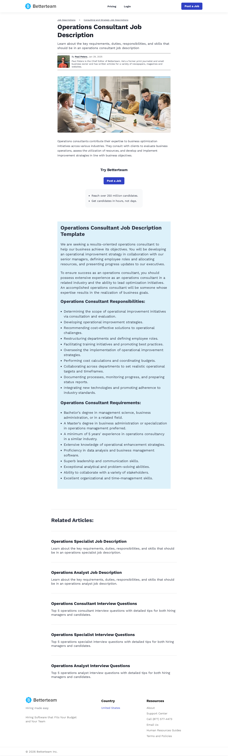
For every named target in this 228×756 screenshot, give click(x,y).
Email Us (152, 724)
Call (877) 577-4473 (159, 719)
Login (127, 6)
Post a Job (192, 6)
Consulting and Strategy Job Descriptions (106, 20)
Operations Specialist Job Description (89, 541)
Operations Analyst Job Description (86, 572)
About (151, 707)
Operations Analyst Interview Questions (90, 665)
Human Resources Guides (164, 730)
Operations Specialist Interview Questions (93, 634)
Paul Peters (81, 56)
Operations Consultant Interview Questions (94, 603)
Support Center (157, 713)
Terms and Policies (159, 736)
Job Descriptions (66, 20)
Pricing (111, 6)
